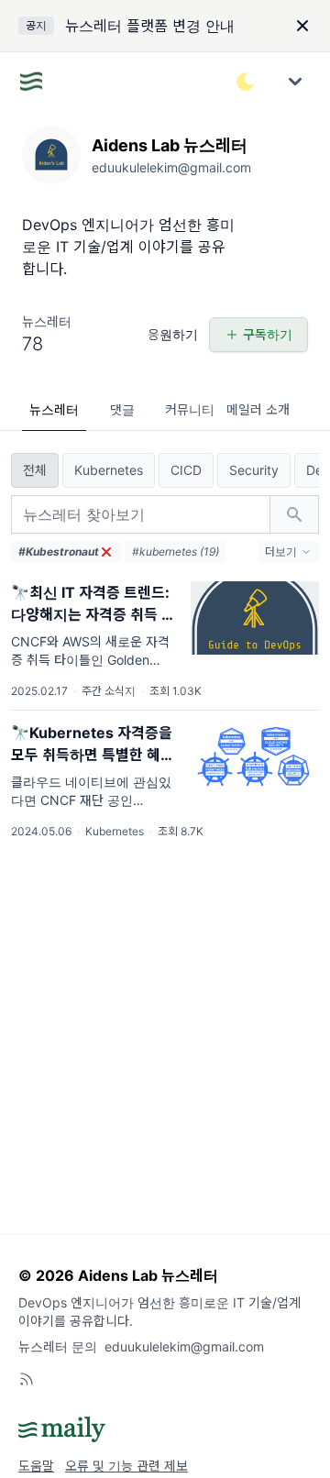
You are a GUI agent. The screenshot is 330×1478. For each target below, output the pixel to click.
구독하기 (267, 334)
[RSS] (26, 1379)
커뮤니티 (189, 409)
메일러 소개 (258, 409)
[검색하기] (294, 514)
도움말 (36, 1465)
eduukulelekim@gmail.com (184, 1346)
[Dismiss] (302, 25)
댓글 (122, 409)
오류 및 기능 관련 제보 (126, 1465)
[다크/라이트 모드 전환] (246, 82)
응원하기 (173, 334)
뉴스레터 (54, 409)
